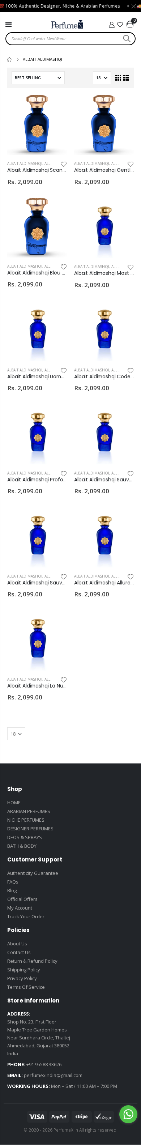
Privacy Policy (22, 978)
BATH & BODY (22, 846)
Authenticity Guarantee (32, 873)
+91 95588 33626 (43, 1064)
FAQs (12, 881)
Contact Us (19, 952)
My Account (19, 907)
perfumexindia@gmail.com (53, 1075)
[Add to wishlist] (63, 163)
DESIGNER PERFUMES (30, 828)
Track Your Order (25, 916)
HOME (14, 802)
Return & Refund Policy (32, 961)
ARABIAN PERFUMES (28, 811)
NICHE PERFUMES (25, 820)
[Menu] (8, 24)
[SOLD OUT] (54, 107)
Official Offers (22, 899)
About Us (17, 943)
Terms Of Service (26, 987)
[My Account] (111, 25)
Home (10, 59)
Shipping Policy (23, 969)
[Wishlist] (120, 25)
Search (126, 38)
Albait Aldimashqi (24, 163)
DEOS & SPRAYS (24, 837)
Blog (12, 890)
